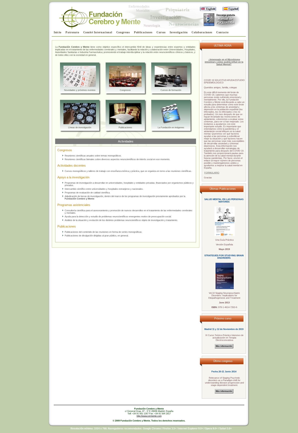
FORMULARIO (211, 172)
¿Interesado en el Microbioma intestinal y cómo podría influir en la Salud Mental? (224, 62)
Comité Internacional (97, 32)
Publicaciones (143, 32)
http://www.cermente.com (149, 416)
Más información (224, 346)
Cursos (161, 32)
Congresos (123, 32)
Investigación (179, 32)
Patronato (72, 32)
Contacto (222, 32)
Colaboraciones (202, 32)
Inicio (57, 32)
